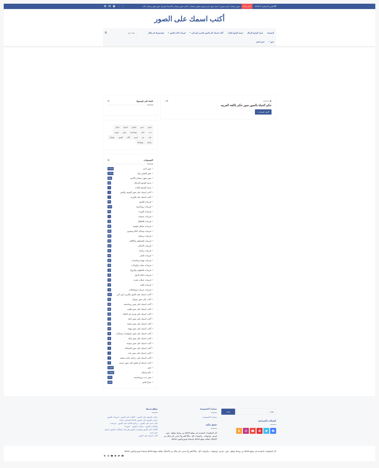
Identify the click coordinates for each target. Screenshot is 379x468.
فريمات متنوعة (144, 216)
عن (143, 137)
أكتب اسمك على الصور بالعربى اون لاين (207, 33)
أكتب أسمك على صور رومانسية (137, 304)
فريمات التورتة (145, 211)
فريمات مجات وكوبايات (141, 265)
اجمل (149, 127)
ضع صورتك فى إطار (156, 33)
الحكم (134, 127)
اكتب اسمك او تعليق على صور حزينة (135, 362)
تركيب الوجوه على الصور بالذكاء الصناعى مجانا (138, 420)
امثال (117, 127)
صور (272, 41)
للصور (120, 137)
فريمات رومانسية (143, 206)
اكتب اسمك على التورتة (141, 197)
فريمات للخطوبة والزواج (140, 270)
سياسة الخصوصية (210, 417)
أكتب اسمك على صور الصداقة (138, 348)
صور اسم (147, 168)
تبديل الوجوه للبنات (235, 33)
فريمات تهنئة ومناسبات (141, 260)
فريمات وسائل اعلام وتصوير (139, 231)
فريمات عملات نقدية (142, 280)
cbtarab (266, 101)
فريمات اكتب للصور (178, 33)
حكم (142, 132)
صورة (117, 132)
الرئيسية (270, 33)
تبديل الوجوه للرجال (255, 33)
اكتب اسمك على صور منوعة (139, 343)
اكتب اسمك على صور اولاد (139, 338)
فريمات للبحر (145, 255)
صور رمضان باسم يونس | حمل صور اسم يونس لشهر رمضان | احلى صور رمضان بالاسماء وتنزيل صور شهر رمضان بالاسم (190, 6)
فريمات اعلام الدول (143, 275)
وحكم (149, 142)
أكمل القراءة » (263, 112)
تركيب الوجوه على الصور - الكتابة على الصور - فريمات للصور (132, 417)
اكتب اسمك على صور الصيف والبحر (135, 192)
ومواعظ (140, 142)
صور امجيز (260, 41)
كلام (128, 137)
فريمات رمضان (144, 236)
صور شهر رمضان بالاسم (140, 178)
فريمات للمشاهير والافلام (140, 240)
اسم (141, 127)
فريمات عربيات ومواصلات (140, 289)
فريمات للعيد (145, 284)
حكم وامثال (146, 372)
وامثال (112, 137)
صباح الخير (146, 382)
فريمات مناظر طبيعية (142, 226)
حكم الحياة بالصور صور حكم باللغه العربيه (246, 105)
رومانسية (133, 132)
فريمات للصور (145, 202)
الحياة (125, 127)
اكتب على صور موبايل (141, 299)
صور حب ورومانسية (142, 377)
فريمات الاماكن (144, 245)
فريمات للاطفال (144, 221)
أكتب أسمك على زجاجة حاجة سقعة (135, 358)
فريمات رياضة (145, 250)
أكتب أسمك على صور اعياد (139, 318)
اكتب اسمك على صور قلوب (139, 309)
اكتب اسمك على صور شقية (139, 323)
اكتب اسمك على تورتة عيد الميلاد (137, 314)
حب (150, 132)
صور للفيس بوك (144, 173)
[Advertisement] (189, 69)
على (149, 137)
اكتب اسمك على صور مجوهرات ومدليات (133, 333)
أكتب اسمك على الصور (148, 435)
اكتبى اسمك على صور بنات (139, 353)
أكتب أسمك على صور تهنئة (139, 328)
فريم (136, 137)
